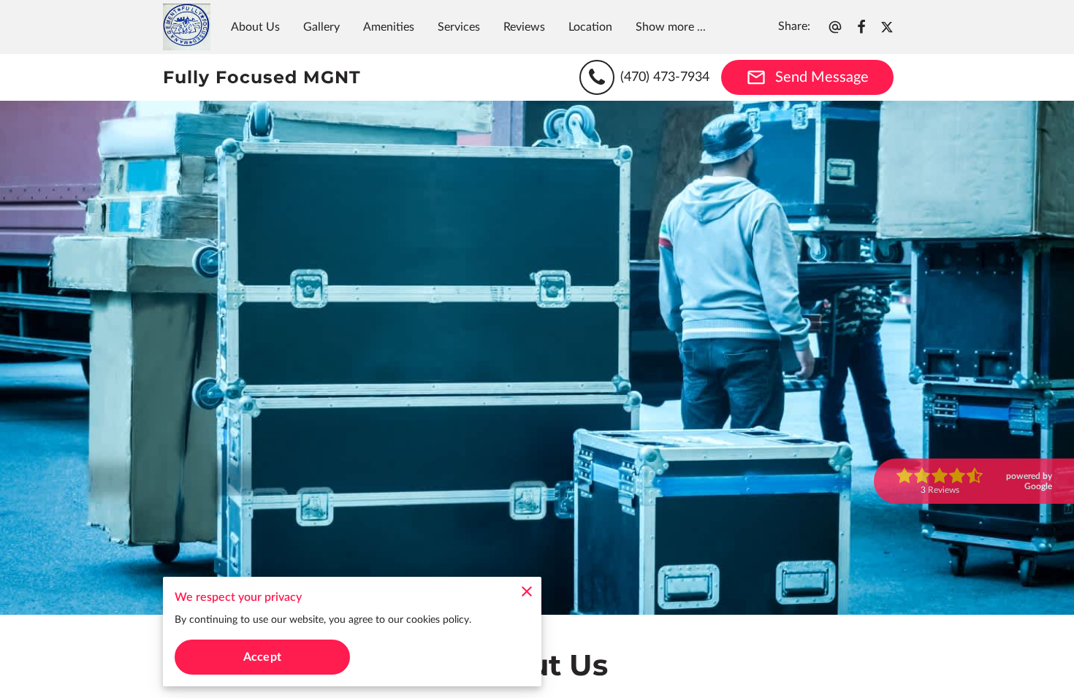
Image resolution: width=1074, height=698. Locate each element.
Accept (262, 657)
